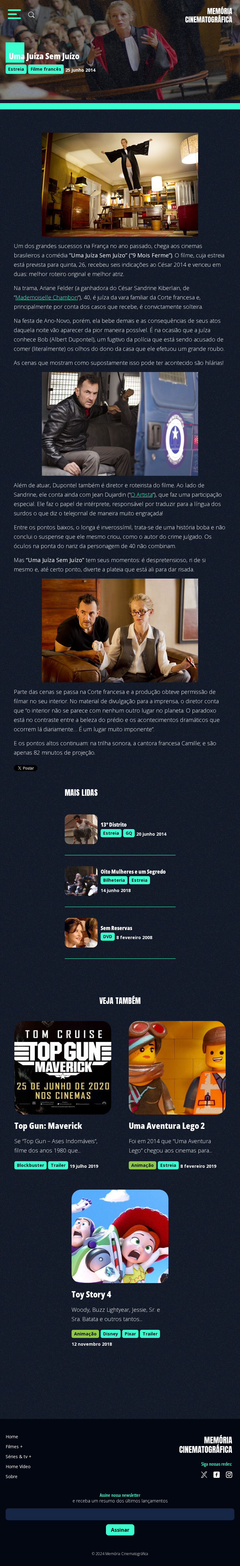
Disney (110, 1334)
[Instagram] (229, 1475)
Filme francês (46, 69)
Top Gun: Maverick (48, 1125)
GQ (129, 833)
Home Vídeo (18, 1466)
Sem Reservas (116, 928)
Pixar (130, 1334)
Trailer (58, 1165)
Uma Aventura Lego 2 (167, 1125)
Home (12, 1436)
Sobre (12, 1476)
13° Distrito (114, 824)
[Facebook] (216, 1475)
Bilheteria (114, 880)
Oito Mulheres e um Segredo (133, 871)
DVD (107, 936)
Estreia (16, 69)
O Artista (141, 494)
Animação (142, 1165)
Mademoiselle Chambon (46, 297)
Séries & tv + (19, 1456)
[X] (204, 1475)
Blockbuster (30, 1165)
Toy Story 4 (91, 1294)
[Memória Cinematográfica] (208, 18)
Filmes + (14, 1446)
